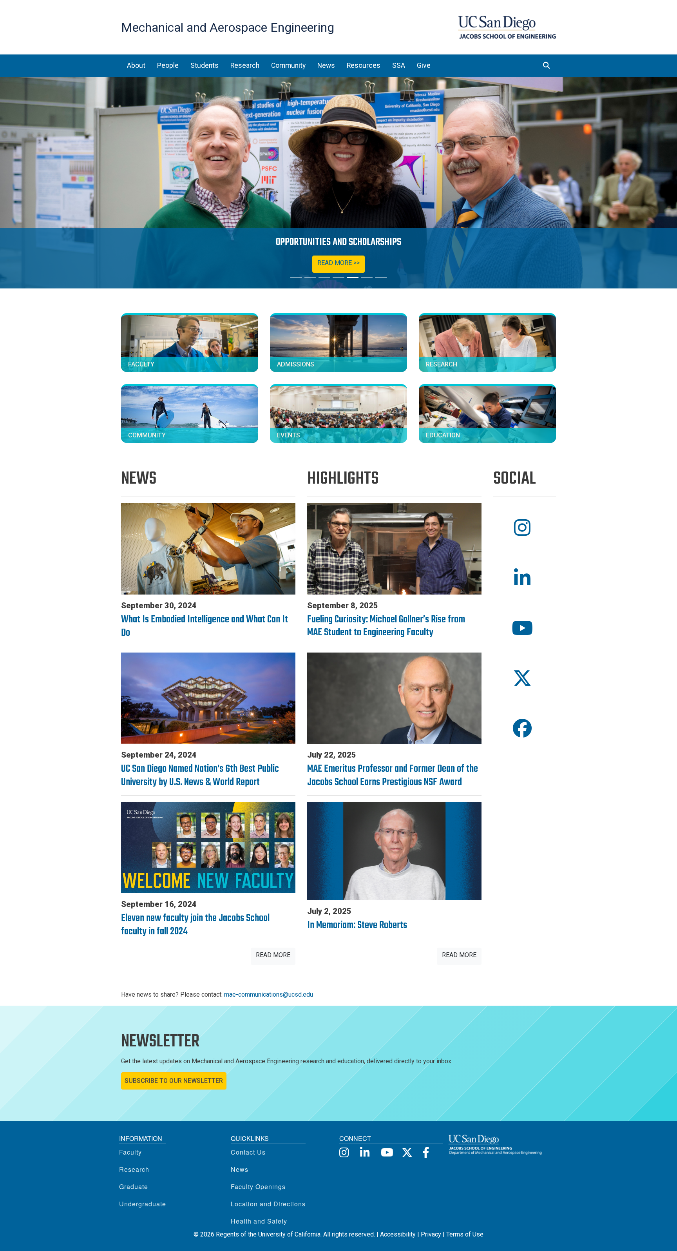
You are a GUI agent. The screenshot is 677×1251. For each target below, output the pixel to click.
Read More (273, 955)
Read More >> (338, 263)
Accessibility (398, 1234)
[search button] (546, 65)
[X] (406, 1152)
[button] (524, 528)
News (239, 1169)
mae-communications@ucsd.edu (268, 994)
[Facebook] (427, 1152)
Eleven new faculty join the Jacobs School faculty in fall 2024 (195, 924)
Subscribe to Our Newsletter (174, 1080)
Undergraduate (142, 1203)
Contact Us (248, 1152)
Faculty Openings (258, 1186)
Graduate (133, 1186)
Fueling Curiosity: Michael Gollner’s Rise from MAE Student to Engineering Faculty (386, 626)
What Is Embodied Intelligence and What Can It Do (204, 626)
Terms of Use (464, 1234)
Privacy (431, 1234)
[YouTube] (386, 1152)
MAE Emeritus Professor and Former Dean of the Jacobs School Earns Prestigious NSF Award (392, 775)
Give (424, 65)
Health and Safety (259, 1221)
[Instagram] (344, 1152)
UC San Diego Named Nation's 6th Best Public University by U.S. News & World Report (200, 775)
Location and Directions (268, 1203)
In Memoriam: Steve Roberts (357, 925)
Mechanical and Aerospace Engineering (227, 27)
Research (134, 1169)
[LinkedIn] (365, 1152)
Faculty (130, 1152)
